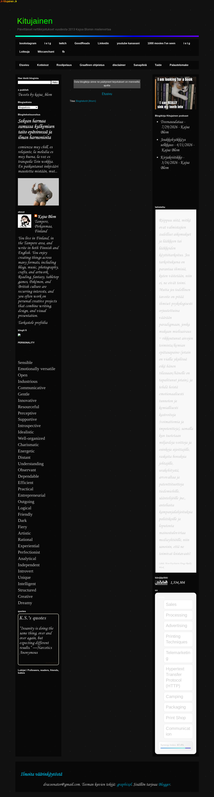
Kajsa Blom (47, 216)
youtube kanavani (128, 43)
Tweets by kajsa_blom (35, 94)
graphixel (124, 784)
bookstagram (27, 43)
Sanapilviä (140, 65)
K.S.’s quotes (32, 617)
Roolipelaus (64, 65)
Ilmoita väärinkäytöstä (41, 774)
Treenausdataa (171, 122)
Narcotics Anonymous (35, 650)
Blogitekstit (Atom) (86, 101)
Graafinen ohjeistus (92, 65)
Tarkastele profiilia (32, 322)
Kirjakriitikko (171, 157)
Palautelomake (179, 65)
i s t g (47, 43)
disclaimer (119, 65)
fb (63, 51)
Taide (158, 65)
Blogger (164, 784)
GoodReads (82, 43)
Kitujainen (35, 21)
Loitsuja (24, 51)
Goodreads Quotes (51, 663)
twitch (63, 43)
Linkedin (103, 43)
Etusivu (24, 65)
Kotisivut (42, 65)
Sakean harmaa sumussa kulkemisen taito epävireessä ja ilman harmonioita (36, 129)
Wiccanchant (46, 51)
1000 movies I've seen (161, 43)
